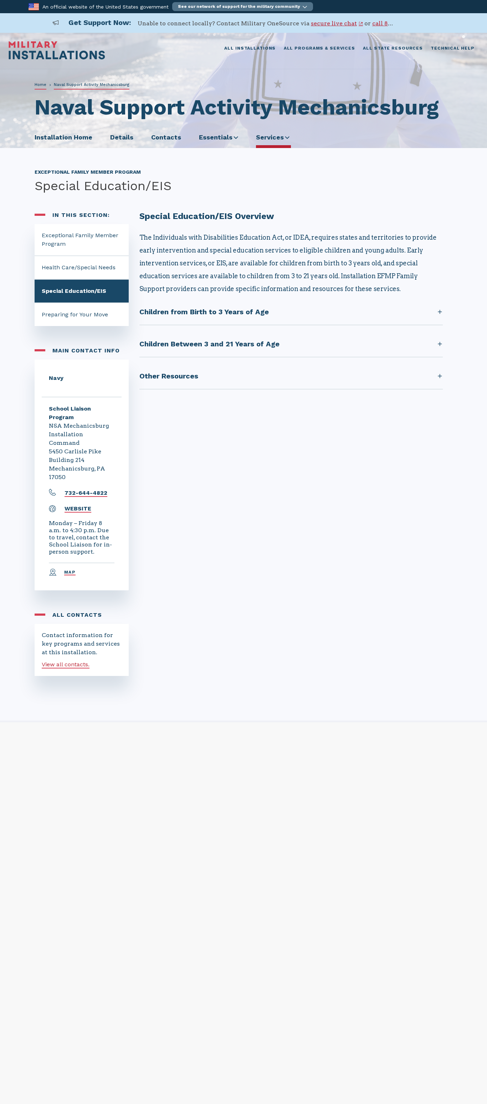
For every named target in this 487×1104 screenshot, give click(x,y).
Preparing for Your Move (75, 314)
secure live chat (334, 23)
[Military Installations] (57, 57)
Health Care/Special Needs (79, 267)
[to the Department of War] (34, 6)
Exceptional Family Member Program (80, 239)
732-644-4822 (86, 492)
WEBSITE (78, 508)
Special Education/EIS (74, 291)
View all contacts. (65, 664)
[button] (242, 6)
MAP (70, 572)
